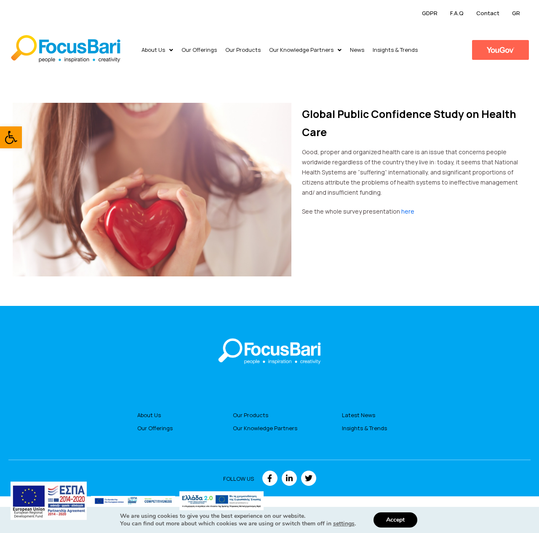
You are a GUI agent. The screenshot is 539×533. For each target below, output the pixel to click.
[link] (11, 137)
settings (344, 524)
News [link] (357, 50)
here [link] (407, 211)
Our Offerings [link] (199, 50)
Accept (395, 520)
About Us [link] (153, 50)
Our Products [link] (243, 50)
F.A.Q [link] (457, 13)
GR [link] (516, 13)
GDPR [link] (430, 13)
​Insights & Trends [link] (395, 50)
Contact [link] (487, 13)
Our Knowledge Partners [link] (301, 50)
